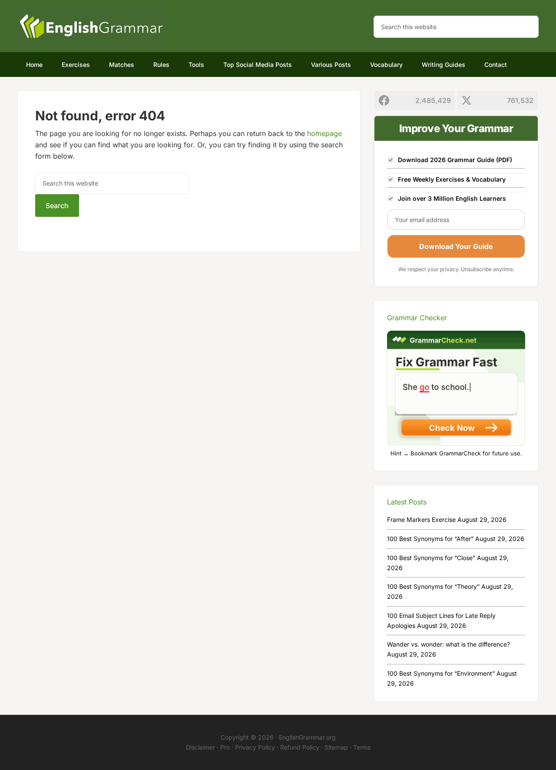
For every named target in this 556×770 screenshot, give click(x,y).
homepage (324, 133)
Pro (225, 747)
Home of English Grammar (91, 26)
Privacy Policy (255, 747)
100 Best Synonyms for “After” (430, 538)
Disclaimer (200, 747)
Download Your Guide (456, 246)
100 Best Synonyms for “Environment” (441, 673)
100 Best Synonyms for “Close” (431, 557)
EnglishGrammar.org (307, 737)
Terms (362, 747)
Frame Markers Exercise (421, 519)
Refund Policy (299, 747)
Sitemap (336, 747)
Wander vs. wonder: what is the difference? (448, 644)
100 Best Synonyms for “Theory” (433, 586)
